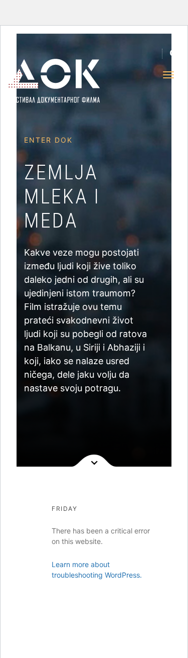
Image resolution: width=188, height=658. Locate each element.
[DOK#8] (46, 81)
